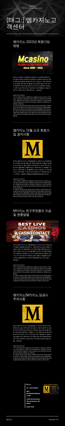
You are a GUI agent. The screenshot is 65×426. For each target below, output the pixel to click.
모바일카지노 (36, 98)
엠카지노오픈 (19, 110)
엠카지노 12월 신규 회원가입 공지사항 (32, 174)
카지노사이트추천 (17, 102)
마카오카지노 (20, 98)
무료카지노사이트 (44, 98)
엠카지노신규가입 (25, 108)
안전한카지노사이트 (21, 100)
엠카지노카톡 (28, 114)
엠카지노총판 (42, 112)
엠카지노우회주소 (43, 110)
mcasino (19, 96)
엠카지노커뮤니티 (36, 114)
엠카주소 (17, 105)
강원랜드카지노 (29, 96)
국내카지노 (44, 96)
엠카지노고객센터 (47, 105)
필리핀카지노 (47, 102)
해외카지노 (21, 103)
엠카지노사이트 (16, 108)
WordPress (52, 419)
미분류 (45, 182)
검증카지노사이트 (38, 96)
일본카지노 (40, 100)
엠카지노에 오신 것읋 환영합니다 (36, 108)
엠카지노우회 (25, 110)
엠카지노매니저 (24, 107)
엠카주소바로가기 (32, 105)
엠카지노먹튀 (31, 107)
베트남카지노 (37, 349)
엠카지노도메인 (16, 107)
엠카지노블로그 (47, 107)
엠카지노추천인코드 (46, 194)
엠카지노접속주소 (21, 112)
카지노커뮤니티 (32, 102)
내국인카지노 (47, 180)
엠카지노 (28, 100)
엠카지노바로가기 (39, 107)
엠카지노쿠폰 (44, 114)
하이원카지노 (47, 272)
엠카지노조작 (28, 112)
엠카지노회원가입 (39, 196)
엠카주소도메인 (23, 105)
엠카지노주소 (35, 112)
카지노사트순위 (25, 102)
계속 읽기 (39, 90)
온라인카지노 (34, 100)
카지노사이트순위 (47, 100)
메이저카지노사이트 (27, 98)
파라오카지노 (40, 102)
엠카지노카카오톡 (21, 114)
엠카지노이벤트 (47, 192)
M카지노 (32, 6)
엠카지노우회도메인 (33, 110)
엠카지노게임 (39, 105)
